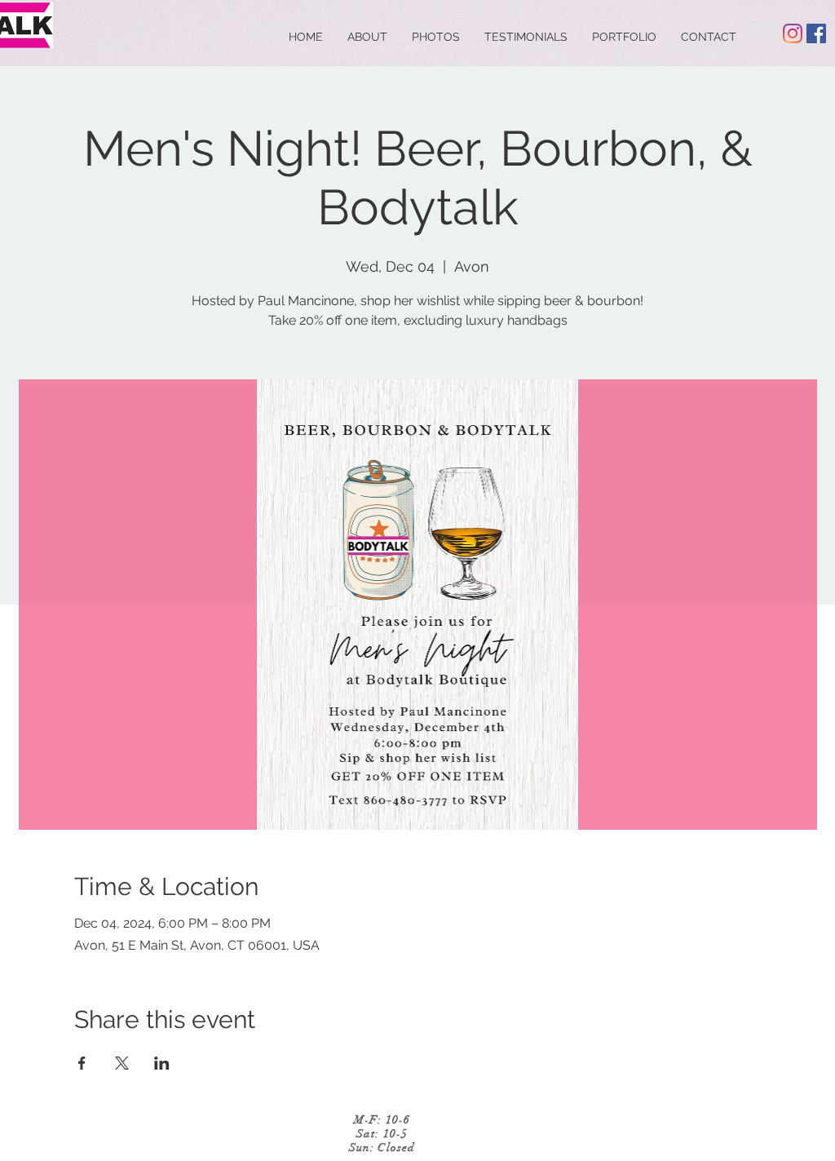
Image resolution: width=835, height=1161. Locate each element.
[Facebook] (816, 33)
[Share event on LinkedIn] (162, 1063)
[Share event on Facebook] (82, 1063)
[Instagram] (792, 33)
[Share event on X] (122, 1063)
